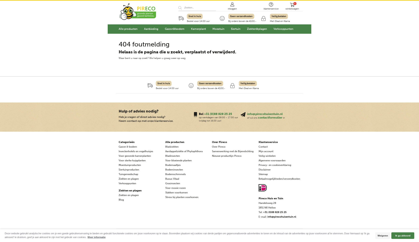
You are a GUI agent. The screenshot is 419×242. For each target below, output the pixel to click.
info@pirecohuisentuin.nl (265, 114)
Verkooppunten (283, 28)
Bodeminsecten (174, 169)
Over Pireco (219, 142)
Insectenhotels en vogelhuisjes (136, 151)
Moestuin (218, 28)
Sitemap (263, 174)
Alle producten (128, 28)
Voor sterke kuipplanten (132, 160)
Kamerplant (198, 28)
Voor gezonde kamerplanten (135, 155)
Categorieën (127, 142)
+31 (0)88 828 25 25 (218, 114)
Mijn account (266, 151)
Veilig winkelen (267, 155)
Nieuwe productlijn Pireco (226, 155)
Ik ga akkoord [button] (402, 235)
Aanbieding (151, 28)
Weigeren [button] (383, 235)
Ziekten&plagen (257, 28)
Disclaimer (265, 169)
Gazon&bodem (174, 28)
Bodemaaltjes (173, 165)
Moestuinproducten (130, 165)
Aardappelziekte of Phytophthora (184, 151)
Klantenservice (268, 142)
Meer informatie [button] (97, 237)
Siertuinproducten (129, 169)
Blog (121, 199)
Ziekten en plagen (129, 178)
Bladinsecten (172, 155)
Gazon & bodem (128, 146)
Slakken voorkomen (176, 192)
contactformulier (270, 117)
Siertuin (235, 28)
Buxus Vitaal (172, 178)
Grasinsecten (172, 183)
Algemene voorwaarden (272, 160)
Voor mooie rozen (175, 187)
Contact (263, 146)
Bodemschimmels (175, 174)
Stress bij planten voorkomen (181, 197)
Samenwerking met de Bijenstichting (233, 151)
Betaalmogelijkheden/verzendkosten (279, 178)
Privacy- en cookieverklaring (275, 165)
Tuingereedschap (128, 174)
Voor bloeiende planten (178, 160)
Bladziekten (172, 146)
